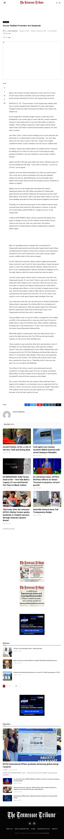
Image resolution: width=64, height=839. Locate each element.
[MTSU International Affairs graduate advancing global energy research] (32, 744)
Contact (55, 829)
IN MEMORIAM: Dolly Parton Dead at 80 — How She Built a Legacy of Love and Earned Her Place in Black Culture (16, 481)
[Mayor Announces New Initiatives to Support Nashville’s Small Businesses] (7, 664)
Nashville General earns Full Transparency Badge (45, 510)
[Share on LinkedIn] (9, 37)
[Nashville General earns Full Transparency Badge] (47, 499)
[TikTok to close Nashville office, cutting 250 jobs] (7, 652)
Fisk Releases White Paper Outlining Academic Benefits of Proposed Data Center (35, 797)
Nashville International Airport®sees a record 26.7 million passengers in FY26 (37, 672)
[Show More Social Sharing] (12, 37)
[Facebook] (4, 87)
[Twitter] (4, 91)
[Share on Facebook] (4, 37)
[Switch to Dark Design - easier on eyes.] (57, 3)
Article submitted (12, 31)
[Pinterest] (4, 99)
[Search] (59, 3)
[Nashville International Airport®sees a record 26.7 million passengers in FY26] (7, 676)
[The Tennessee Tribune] (32, 2)
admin (5, 769)
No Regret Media (45, 833)
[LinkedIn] (4, 95)
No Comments (53, 31)
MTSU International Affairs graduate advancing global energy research (31, 765)
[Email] (4, 103)
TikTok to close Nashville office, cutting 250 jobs (28, 648)
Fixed (27, 264)
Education (6, 760)
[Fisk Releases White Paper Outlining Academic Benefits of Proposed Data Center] (7, 798)
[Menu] (5, 3)
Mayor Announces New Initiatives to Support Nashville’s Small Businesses (35, 660)
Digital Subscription (22, 829)
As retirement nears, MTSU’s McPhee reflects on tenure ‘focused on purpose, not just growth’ (46, 481)
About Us (9, 829)
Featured (6, 22)
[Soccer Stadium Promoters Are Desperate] (32, 60)
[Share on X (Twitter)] (7, 37)
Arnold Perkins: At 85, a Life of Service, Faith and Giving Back (17, 448)
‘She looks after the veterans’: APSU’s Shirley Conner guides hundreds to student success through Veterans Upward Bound (16, 515)
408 (16, 686)
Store (33, 829)
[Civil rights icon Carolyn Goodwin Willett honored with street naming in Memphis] (47, 436)
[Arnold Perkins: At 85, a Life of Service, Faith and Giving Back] (17, 436)
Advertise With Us (43, 829)
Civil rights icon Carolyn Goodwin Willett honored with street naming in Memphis (46, 450)
